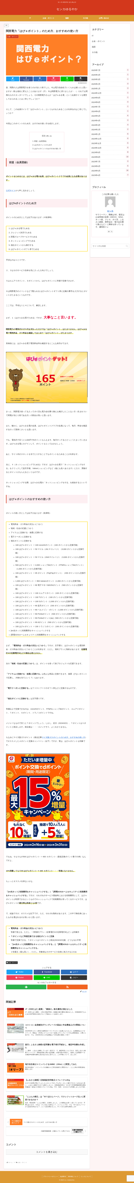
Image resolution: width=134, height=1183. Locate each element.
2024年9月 (109, 97)
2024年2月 (109, 129)
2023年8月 (109, 157)
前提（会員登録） (41, 141)
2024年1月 (109, 134)
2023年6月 (109, 166)
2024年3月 (109, 125)
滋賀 (94, 47)
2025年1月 (109, 88)
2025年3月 (109, 79)
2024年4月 (109, 120)
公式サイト (10, 190)
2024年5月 (109, 116)
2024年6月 (109, 111)
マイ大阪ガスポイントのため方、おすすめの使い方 (63, 737)
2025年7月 (109, 70)
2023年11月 (109, 143)
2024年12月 (109, 93)
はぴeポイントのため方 (43, 145)
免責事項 (63, 1176)
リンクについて (86, 1176)
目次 (44, 136)
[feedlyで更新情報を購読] (26, 987)
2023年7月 (109, 161)
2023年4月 (109, 175)
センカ (110, 211)
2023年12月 (109, 138)
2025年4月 (109, 75)
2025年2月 (109, 84)
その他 (94, 52)
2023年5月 (109, 170)
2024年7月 (109, 107)
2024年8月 (109, 102)
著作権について (73, 1176)
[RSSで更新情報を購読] (67, 987)
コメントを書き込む (46, 1152)
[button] (80, 79)
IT (92, 36)
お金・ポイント (12, 962)
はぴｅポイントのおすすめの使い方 (47, 148)
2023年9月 (109, 152)
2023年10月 (109, 148)
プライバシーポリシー (50, 1176)
